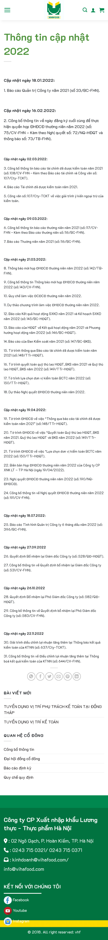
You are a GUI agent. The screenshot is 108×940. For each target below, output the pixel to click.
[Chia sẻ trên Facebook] (40, 676)
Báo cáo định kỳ (17, 767)
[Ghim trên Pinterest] (68, 676)
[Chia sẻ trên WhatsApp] (31, 676)
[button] (7, 10)
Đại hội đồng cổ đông (22, 758)
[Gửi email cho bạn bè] (59, 676)
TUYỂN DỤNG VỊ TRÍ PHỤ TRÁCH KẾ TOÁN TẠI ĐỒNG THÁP (53, 709)
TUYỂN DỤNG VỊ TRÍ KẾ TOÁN (31, 721)
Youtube (19, 910)
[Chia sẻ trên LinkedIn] (77, 676)
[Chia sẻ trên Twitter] (49, 676)
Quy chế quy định (18, 777)
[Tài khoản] (93, 10)
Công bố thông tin (19, 749)
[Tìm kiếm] (85, 10)
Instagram (20, 920)
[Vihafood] (54, 10)
